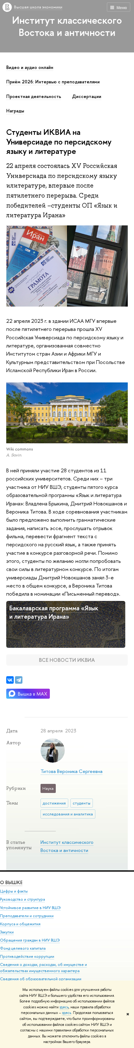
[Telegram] (18, 680)
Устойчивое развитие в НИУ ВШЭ (30, 907)
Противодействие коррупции (27, 956)
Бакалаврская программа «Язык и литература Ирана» (53, 612)
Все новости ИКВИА (67, 659)
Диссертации (86, 96)
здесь (64, 1007)
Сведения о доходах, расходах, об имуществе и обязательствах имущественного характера (43, 967)
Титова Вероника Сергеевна (72, 771)
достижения (54, 803)
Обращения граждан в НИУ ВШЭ (30, 940)
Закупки (7, 932)
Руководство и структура (22, 899)
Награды (15, 111)
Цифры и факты (14, 891)
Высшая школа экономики (38, 7)
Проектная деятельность (33, 96)
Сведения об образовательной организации (40, 979)
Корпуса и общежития (20, 924)
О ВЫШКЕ (11, 882)
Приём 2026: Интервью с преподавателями (53, 82)
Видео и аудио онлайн (29, 67)
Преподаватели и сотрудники (27, 915)
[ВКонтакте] (10, 680)
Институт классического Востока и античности (67, 26)
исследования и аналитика (68, 814)
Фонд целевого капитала (22, 948)
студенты (81, 803)
